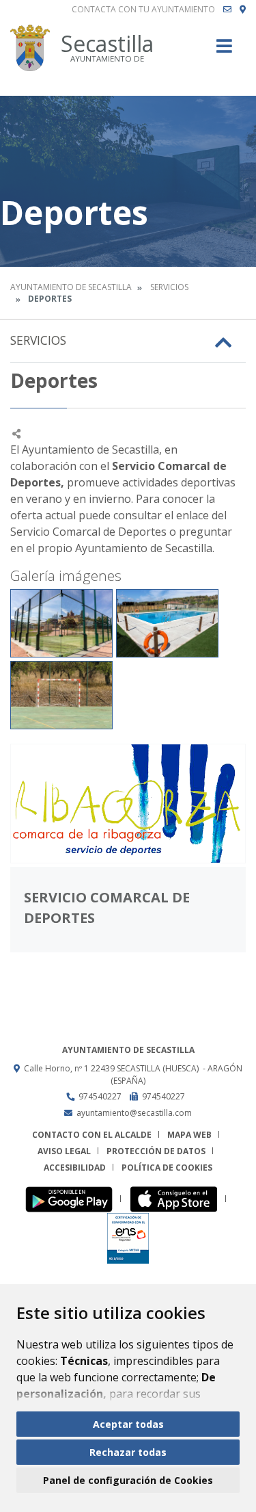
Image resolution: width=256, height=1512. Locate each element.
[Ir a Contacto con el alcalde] (227, 9)
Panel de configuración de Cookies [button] (128, 1480)
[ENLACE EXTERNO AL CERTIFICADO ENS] (128, 1238)
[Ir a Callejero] (243, 9)
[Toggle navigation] (224, 50)
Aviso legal (64, 1151)
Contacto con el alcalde (92, 1134)
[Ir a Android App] (73, 1199)
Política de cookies (167, 1167)
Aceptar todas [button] (128, 1424)
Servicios (169, 287)
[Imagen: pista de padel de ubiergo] (61, 623)
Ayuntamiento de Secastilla (71, 287)
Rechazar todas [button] (128, 1452)
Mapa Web (189, 1134)
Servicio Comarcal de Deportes (107, 907)
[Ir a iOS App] (178, 1199)
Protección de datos (155, 1151)
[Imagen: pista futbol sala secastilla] (61, 695)
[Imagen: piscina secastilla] (167, 623)
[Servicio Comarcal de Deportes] (128, 803)
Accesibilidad (75, 1167)
